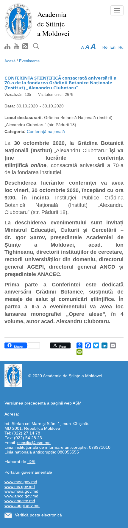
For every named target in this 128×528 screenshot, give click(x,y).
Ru (121, 47)
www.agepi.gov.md (22, 505)
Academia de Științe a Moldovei (53, 23)
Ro (104, 47)
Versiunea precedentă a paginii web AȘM (43, 403)
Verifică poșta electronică (38, 515)
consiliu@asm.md (34, 442)
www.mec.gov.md (20, 481)
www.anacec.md (19, 500)
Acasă (9, 61)
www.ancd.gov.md (21, 496)
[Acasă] (18, 21)
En (112, 47)
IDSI (31, 461)
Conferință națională (46, 131)
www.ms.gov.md (19, 486)
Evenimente (29, 61)
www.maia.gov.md (21, 491)
